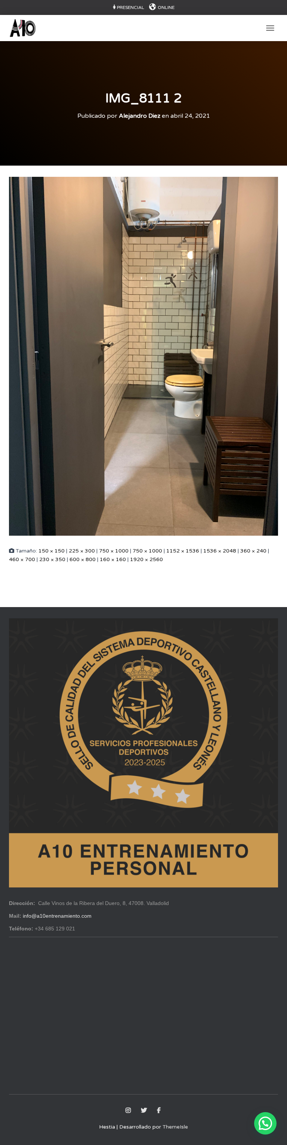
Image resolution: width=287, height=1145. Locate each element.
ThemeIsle (175, 1127)
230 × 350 (52, 559)
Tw (144, 1110)
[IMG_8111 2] (143, 356)
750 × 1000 (114, 551)
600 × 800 (83, 559)
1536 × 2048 (219, 551)
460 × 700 (22, 559)
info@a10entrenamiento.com (57, 916)
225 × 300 (82, 551)
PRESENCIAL (130, 7)
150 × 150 (51, 551)
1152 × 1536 (182, 551)
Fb (159, 1110)
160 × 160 (113, 559)
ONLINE (166, 7)
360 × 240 (253, 551)
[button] (265, 1123)
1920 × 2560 (146, 559)
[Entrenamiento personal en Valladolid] (25, 28)
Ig (129, 1110)
